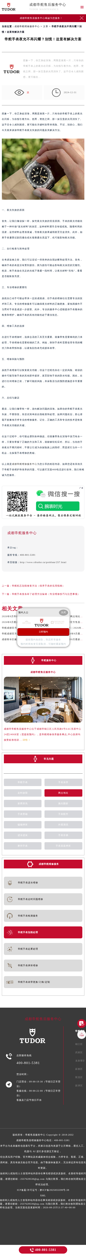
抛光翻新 (63, 803)
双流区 (79, 1077)
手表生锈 (63, 835)
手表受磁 (23, 814)
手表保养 (63, 782)
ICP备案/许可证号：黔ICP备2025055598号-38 (43, 1190)
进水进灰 (23, 835)
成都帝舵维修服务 (49, 864)
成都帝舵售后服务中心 (47, 4)
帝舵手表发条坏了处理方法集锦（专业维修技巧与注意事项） (46, 594)
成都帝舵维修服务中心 (27, 26)
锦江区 (79, 1044)
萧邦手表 (23, 845)
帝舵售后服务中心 (35, 1135)
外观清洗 (63, 824)
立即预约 (43, 631)
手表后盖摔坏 (63, 845)
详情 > (26, 740)
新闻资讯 (23, 803)
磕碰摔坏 (23, 824)
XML (43, 1195)
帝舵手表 (23, 782)
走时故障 (23, 793)
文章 (45, 26)
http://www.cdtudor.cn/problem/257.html (43, 562)
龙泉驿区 (80, 1060)
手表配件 (63, 814)
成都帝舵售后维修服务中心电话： (43, 1162)
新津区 (79, 1085)
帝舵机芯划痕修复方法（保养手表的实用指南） (38, 585)
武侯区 (79, 1052)
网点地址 (63, 793)
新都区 (79, 1069)
